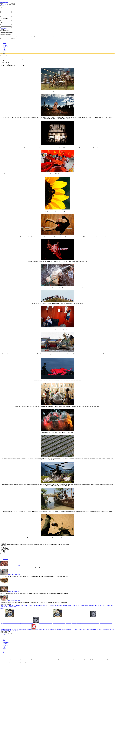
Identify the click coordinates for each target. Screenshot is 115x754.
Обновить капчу (3, 28)
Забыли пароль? (3, 4)
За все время (5, 559)
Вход (1, 2)
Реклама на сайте (8, 636)
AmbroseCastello (3, 634)
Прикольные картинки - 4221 (14, 591)
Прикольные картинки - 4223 (14, 582)
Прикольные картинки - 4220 (14, 574)
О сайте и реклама (9, 0)
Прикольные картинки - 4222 (14, 600)
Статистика (2, 0)
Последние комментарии (5, 604)
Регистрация (5, 2)
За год (4, 558)
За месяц (4, 556)
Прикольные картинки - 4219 (14, 565)
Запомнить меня (11, 4)
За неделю (5, 555)
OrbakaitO (2, 541)
